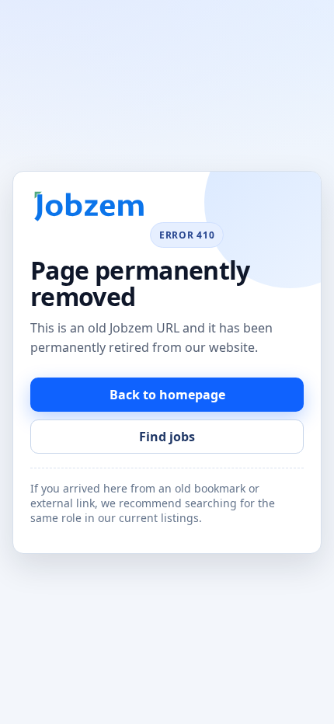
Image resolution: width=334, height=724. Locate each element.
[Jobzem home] (88, 207)
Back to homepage (167, 394)
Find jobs (167, 436)
